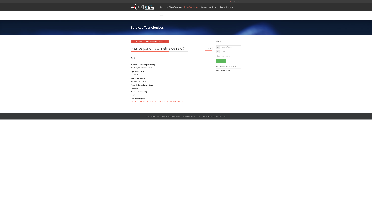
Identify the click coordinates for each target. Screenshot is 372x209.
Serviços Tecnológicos (191, 7)
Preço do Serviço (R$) (139, 92)
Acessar (221, 61)
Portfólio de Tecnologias (174, 7)
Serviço (133, 58)
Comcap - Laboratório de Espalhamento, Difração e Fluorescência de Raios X (157, 101)
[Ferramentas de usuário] (209, 49)
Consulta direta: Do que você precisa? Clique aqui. (150, 41)
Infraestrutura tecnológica (208, 7)
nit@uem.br (236, 1)
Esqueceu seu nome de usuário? (227, 66)
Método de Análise (138, 78)
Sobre (162, 16)
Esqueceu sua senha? (223, 71)
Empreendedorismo (226, 7)
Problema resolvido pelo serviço (143, 65)
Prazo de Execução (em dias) (142, 85)
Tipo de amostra (137, 71)
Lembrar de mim (224, 56)
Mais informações (138, 99)
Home (162, 7)
